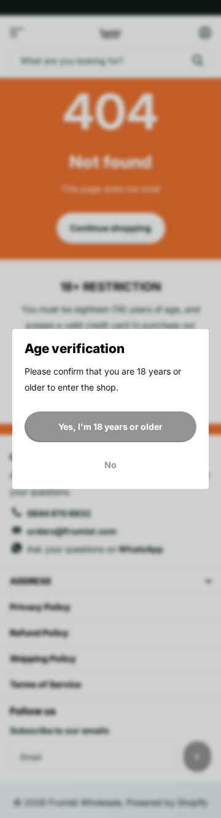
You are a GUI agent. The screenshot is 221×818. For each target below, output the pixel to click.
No (110, 464)
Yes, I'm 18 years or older (110, 426)
